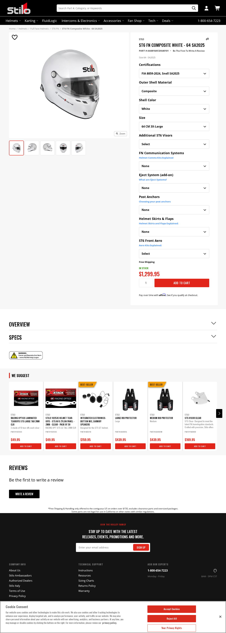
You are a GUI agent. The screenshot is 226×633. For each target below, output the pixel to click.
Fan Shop (135, 21)
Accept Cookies (172, 609)
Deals (166, 21)
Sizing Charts (86, 580)
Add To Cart (182, 283)
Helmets (12, 21)
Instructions (85, 570)
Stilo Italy (14, 585)
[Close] (220, 616)
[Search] (192, 8)
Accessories (112, 21)
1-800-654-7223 (158, 570)
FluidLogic (49, 21)
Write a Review (24, 494)
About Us (14, 570)
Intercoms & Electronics (79, 21)
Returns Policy (87, 585)
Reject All (172, 618)
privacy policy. (109, 623)
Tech (151, 21)
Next (219, 413)
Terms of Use (17, 591)
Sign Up (141, 547)
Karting (30, 21)
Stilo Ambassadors (20, 575)
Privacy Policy (17, 596)
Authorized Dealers (20, 580)
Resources (84, 575)
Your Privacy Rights (172, 628)
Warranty (84, 591)
